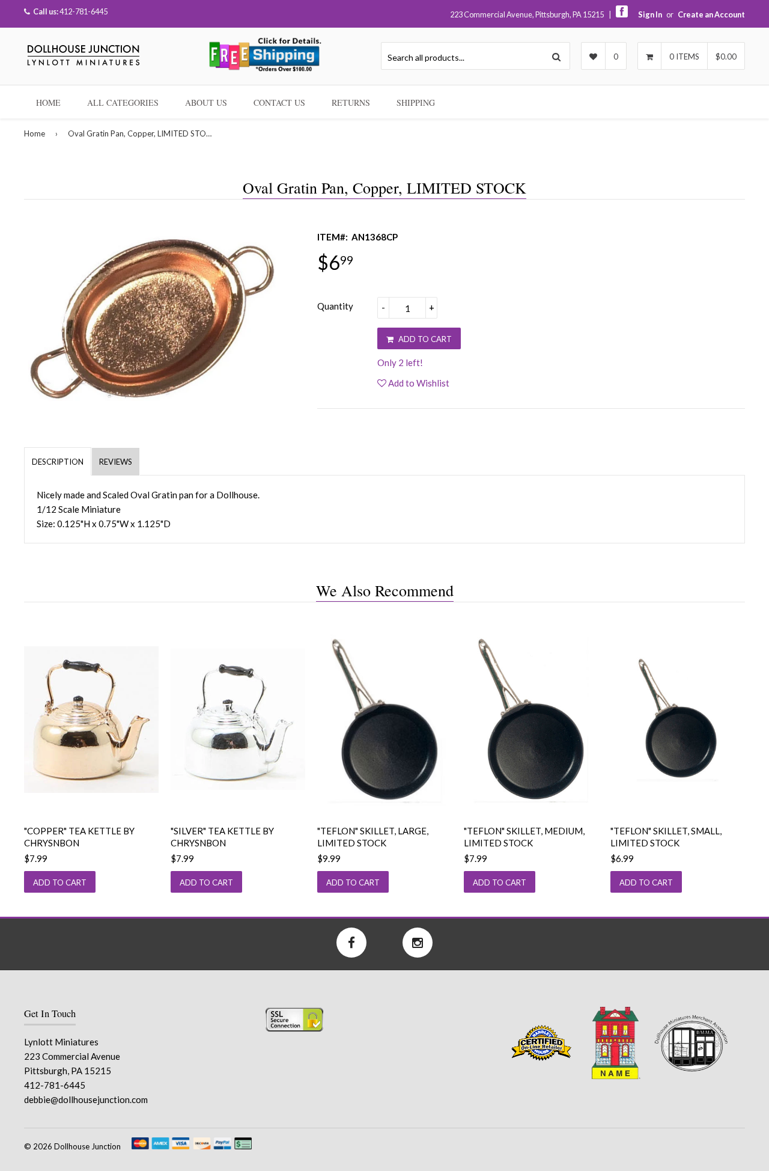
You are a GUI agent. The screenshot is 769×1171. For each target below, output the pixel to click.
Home (48, 102)
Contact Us (279, 102)
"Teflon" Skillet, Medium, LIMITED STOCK (524, 836)
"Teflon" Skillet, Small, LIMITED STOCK (666, 836)
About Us (206, 102)
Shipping (416, 102)
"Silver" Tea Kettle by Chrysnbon (222, 836)
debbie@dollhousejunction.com (86, 1099)
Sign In (650, 14)
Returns (351, 102)
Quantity (335, 306)
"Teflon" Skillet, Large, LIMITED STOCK (372, 836)
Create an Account (711, 14)
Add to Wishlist (417, 383)
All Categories (123, 102)
